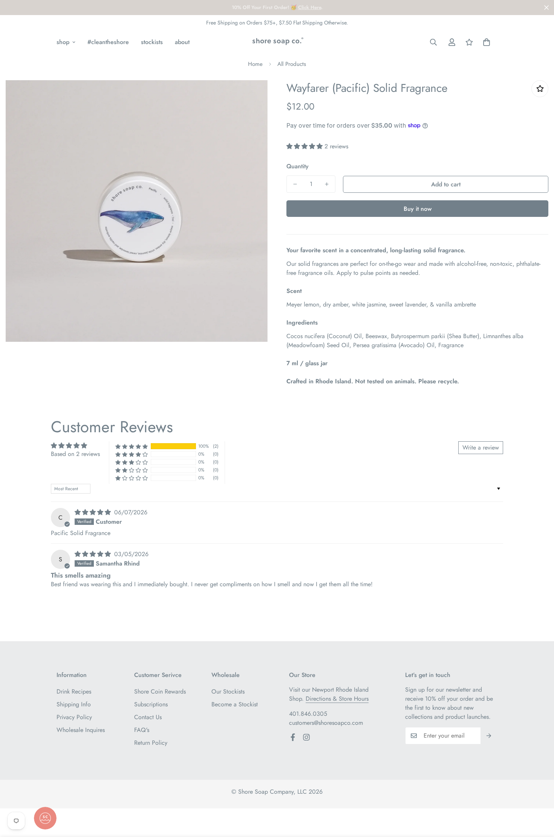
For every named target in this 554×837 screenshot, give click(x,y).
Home (255, 64)
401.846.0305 (308, 713)
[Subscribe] (489, 735)
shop (63, 42)
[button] (486, 42)
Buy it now (418, 208)
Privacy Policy (74, 717)
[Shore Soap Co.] (276, 42)
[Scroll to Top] (539, 796)
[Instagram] (306, 737)
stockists (152, 42)
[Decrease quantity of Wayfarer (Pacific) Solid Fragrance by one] (295, 184)
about (182, 42)
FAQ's (141, 730)
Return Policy (150, 742)
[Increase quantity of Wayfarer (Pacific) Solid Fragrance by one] (326, 184)
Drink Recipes (74, 691)
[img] (94, 512)
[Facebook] (293, 737)
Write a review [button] (480, 447)
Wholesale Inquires (81, 730)
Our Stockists (228, 691)
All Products (291, 64)
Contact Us (148, 717)
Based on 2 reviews (75, 454)
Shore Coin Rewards (160, 691)
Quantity (297, 166)
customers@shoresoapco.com (326, 722)
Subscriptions (151, 704)
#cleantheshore (108, 42)
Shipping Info (74, 704)
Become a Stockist (234, 704)
